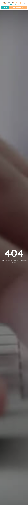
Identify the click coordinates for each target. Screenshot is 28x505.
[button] (25, 3)
